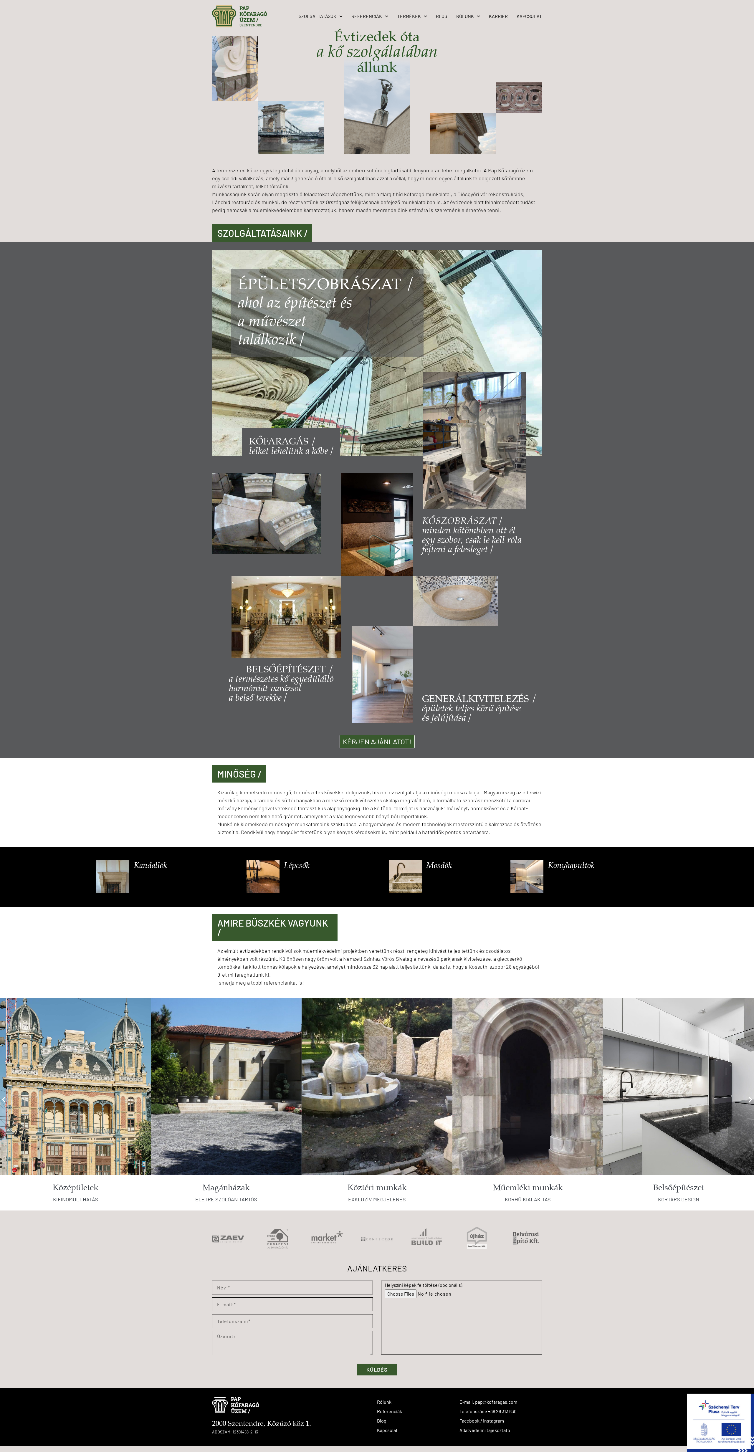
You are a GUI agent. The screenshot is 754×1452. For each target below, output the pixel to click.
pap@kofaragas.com (496, 1402)
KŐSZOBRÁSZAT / (472, 535)
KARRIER (498, 16)
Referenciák (389, 1411)
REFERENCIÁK (366, 16)
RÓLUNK (465, 16)
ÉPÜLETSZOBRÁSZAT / (326, 285)
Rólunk (384, 1402)
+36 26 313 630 (502, 1411)
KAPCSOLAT (529, 16)
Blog (381, 1420)
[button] (3, 1100)
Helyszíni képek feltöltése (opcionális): (424, 1285)
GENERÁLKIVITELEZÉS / (479, 699)
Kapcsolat (387, 1430)
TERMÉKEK (409, 16)
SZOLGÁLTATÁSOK (317, 16)
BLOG (441, 16)
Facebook (469, 1420)
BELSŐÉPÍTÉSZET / (290, 670)
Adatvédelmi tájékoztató (484, 1430)
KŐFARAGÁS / (282, 442)
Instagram (493, 1420)
